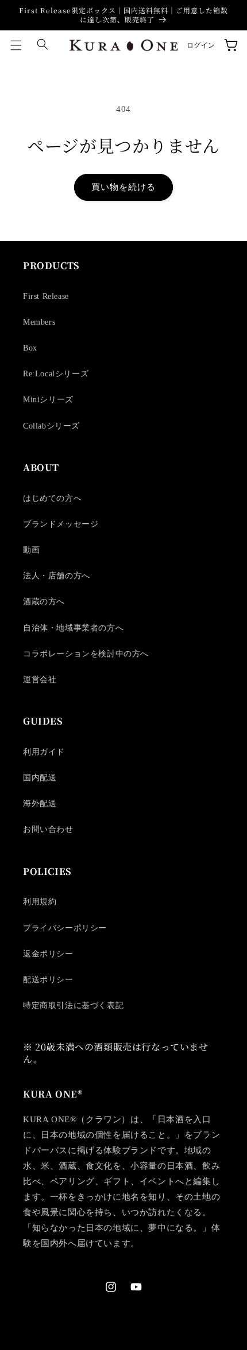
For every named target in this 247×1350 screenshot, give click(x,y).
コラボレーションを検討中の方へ (86, 653)
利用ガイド (44, 752)
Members (39, 322)
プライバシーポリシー (65, 928)
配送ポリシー (48, 979)
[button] (16, 45)
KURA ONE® (81, 1342)
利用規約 (39, 901)
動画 (31, 550)
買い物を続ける (123, 187)
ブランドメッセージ (60, 524)
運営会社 (39, 679)
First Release (46, 296)
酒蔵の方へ (44, 601)
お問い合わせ (48, 829)
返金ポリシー (48, 954)
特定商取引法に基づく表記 (73, 1005)
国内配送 (39, 777)
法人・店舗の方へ (56, 575)
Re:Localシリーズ (55, 373)
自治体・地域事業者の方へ (73, 628)
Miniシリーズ (48, 399)
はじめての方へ (52, 498)
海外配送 (39, 803)
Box (30, 348)
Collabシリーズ (51, 426)
